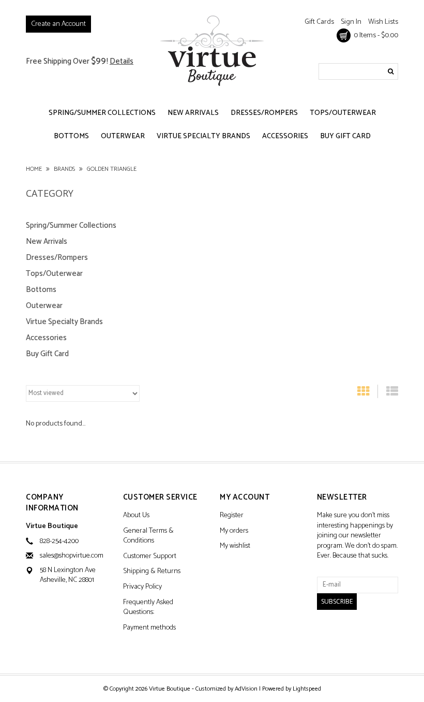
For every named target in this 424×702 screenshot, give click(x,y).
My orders (234, 531)
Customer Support (149, 556)
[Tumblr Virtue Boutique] (343, 636)
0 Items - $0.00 (374, 35)
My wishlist (235, 546)
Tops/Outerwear (343, 113)
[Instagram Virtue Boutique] (361, 636)
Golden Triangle (112, 169)
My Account (244, 498)
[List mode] (392, 394)
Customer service (160, 498)
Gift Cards (319, 22)
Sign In (351, 22)
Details (121, 61)
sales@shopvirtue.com (71, 556)
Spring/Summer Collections (102, 113)
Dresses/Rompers (264, 113)
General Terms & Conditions (148, 536)
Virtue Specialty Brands (203, 136)
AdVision (246, 689)
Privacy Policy (142, 587)
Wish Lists (383, 22)
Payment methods (149, 628)
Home (34, 169)
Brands (64, 169)
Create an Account (58, 24)
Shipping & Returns (151, 571)
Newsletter (342, 498)
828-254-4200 (59, 541)
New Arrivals (193, 113)
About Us (136, 515)
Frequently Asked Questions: (148, 608)
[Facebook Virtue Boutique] (325, 636)
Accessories (285, 136)
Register (232, 515)
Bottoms (71, 136)
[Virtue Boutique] (212, 50)
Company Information (52, 503)
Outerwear (123, 136)
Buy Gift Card (345, 136)
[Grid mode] (363, 394)
